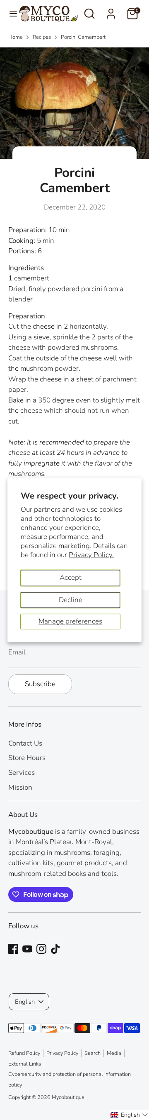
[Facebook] (13, 949)
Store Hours (27, 757)
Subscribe (40, 684)
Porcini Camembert (83, 37)
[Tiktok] (55, 949)
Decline (70, 600)
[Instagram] (41, 949)
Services (21, 772)
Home (15, 37)
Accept (71, 578)
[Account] (111, 10)
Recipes (42, 37)
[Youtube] (27, 949)
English (25, 1002)
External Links (24, 1064)
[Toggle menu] (9, 13)
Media (114, 1053)
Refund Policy (24, 1053)
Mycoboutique (68, 1097)
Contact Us (25, 743)
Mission (20, 787)
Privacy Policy (62, 1053)
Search (92, 1053)
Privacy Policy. (91, 555)
